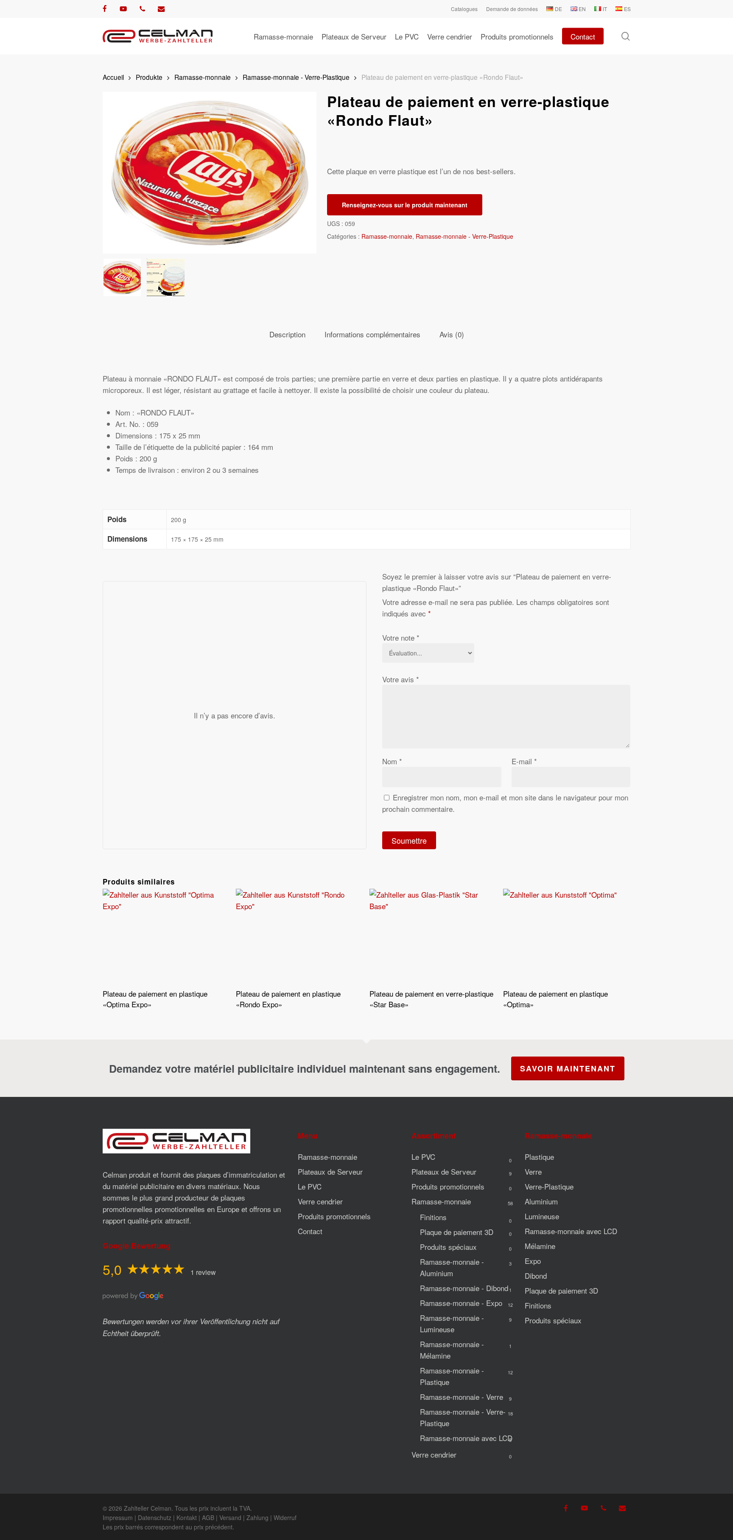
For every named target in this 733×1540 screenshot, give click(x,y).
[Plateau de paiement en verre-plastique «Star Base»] (432, 936)
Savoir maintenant (567, 1068)
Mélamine (540, 1245)
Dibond (536, 1275)
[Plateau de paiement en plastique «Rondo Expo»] (299, 936)
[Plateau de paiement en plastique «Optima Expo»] (166, 936)
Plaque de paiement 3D (456, 1231)
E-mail (524, 761)
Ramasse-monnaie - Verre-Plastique (296, 77)
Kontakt (186, 1517)
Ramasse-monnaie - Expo (461, 1302)
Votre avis (400, 679)
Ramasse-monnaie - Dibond (464, 1288)
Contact (310, 1231)
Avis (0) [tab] (451, 334)
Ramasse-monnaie (202, 77)
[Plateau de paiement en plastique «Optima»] (566, 936)
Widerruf (285, 1517)
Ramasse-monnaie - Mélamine (452, 1350)
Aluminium (541, 1201)
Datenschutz (154, 1517)
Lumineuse (542, 1216)
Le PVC (310, 1186)
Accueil (113, 77)
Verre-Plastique (549, 1186)
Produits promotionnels (334, 1216)
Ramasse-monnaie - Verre (461, 1396)
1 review (203, 1272)
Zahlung (257, 1517)
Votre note (401, 637)
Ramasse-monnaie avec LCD (466, 1438)
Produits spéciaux (448, 1246)
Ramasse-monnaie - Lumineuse (452, 1323)
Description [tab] (287, 334)
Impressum (118, 1517)
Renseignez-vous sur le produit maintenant (404, 205)
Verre (533, 1171)
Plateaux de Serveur (330, 1171)
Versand (230, 1517)
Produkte (149, 77)
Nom (392, 761)
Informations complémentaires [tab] (372, 334)
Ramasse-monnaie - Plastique (452, 1376)
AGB (208, 1517)
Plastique (539, 1156)
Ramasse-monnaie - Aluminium (452, 1267)
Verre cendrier (320, 1201)
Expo (533, 1260)
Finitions (433, 1217)
